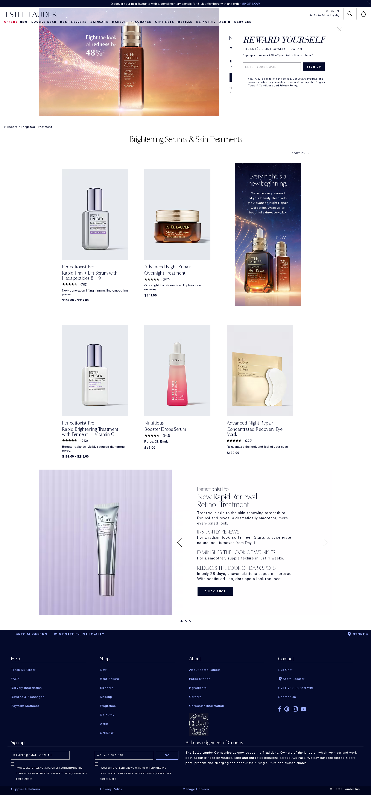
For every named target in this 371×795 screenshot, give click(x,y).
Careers (195, 697)
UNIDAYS (107, 733)
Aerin (224, 22)
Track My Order (23, 670)
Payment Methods (25, 706)
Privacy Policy (288, 85)
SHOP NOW (251, 4)
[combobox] (298, 153)
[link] (95, 214)
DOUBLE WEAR (43, 22)
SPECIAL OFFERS (31, 634)
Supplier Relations (25, 789)
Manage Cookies (196, 789)
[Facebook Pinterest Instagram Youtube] (315, 708)
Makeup (119, 22)
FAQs (15, 679)
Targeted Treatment (36, 127)
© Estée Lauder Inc (345, 789)
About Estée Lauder (204, 670)
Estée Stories (200, 679)
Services (243, 22)
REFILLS (185, 22)
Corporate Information (206, 706)
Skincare (99, 22)
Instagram (295, 709)
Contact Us (287, 697)
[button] (308, 153)
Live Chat (285, 670)
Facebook (279, 709)
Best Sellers (73, 22)
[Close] (339, 29)
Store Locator (294, 679)
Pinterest (286, 709)
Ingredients (198, 688)
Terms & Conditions (260, 85)
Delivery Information (26, 688)
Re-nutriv (206, 22)
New (23, 22)
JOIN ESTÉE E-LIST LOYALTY (78, 634)
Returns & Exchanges (27, 697)
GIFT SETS (164, 22)
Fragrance (141, 22)
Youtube (303, 709)
